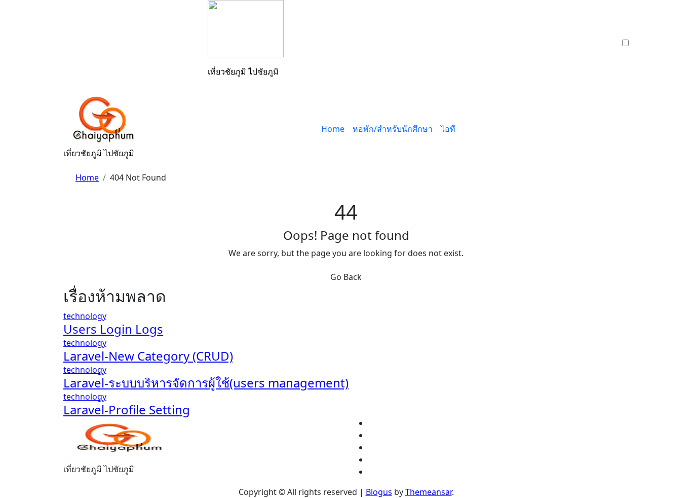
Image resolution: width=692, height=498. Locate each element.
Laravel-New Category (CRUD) (148, 355)
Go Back (346, 276)
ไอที (448, 128)
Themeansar (428, 491)
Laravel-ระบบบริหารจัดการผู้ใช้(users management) (206, 382)
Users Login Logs (113, 329)
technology (84, 316)
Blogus (379, 491)
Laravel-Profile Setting (126, 409)
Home (332, 128)
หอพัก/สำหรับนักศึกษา (393, 128)
